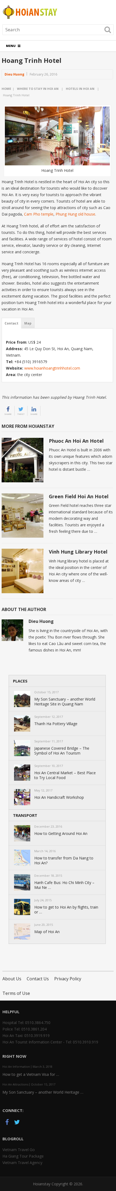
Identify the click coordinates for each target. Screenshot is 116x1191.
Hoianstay (41, 1183)
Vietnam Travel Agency (22, 1162)
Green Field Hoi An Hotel (78, 496)
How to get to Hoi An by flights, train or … (66, 909)
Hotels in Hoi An (80, 89)
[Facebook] (7, 1123)
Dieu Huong (14, 74)
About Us (11, 979)
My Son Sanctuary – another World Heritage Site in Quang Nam (64, 702)
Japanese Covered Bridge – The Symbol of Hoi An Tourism (61, 751)
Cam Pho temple (38, 214)
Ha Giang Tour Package (23, 1156)
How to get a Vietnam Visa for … (30, 1074)
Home (6, 89)
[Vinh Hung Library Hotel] (22, 571)
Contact (11, 323)
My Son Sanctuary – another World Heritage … (42, 1092)
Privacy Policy (67, 979)
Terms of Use (16, 993)
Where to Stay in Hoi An (38, 89)
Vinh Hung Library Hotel (78, 551)
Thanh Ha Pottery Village (55, 723)
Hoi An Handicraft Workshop (59, 797)
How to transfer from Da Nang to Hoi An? (63, 860)
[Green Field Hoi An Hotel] (22, 515)
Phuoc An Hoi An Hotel (76, 441)
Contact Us (38, 979)
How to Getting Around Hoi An (60, 833)
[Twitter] (17, 1123)
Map (28, 323)
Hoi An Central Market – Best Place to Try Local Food (65, 775)
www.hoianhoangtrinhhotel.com (52, 368)
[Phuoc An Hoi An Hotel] (22, 460)
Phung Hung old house (75, 214)
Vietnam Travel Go (18, 1149)
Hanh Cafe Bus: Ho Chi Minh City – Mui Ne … (64, 885)
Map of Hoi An (47, 931)
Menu (11, 46)
